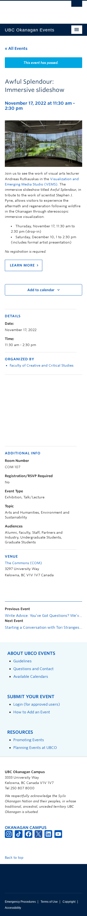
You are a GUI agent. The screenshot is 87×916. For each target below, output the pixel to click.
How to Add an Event (31, 712)
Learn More (22, 265)
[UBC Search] (76, 6)
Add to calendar (40, 290)
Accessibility (13, 907)
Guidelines (22, 661)
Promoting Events (28, 740)
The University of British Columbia (32, 10)
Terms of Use (49, 901)
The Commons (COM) (23, 563)
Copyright (69, 901)
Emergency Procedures (20, 901)
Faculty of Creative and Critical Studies (41, 365)
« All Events (16, 48)
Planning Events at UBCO (35, 748)
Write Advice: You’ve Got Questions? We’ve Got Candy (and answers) (43, 615)
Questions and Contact (33, 669)
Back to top (14, 857)
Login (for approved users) (36, 704)
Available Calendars (30, 676)
